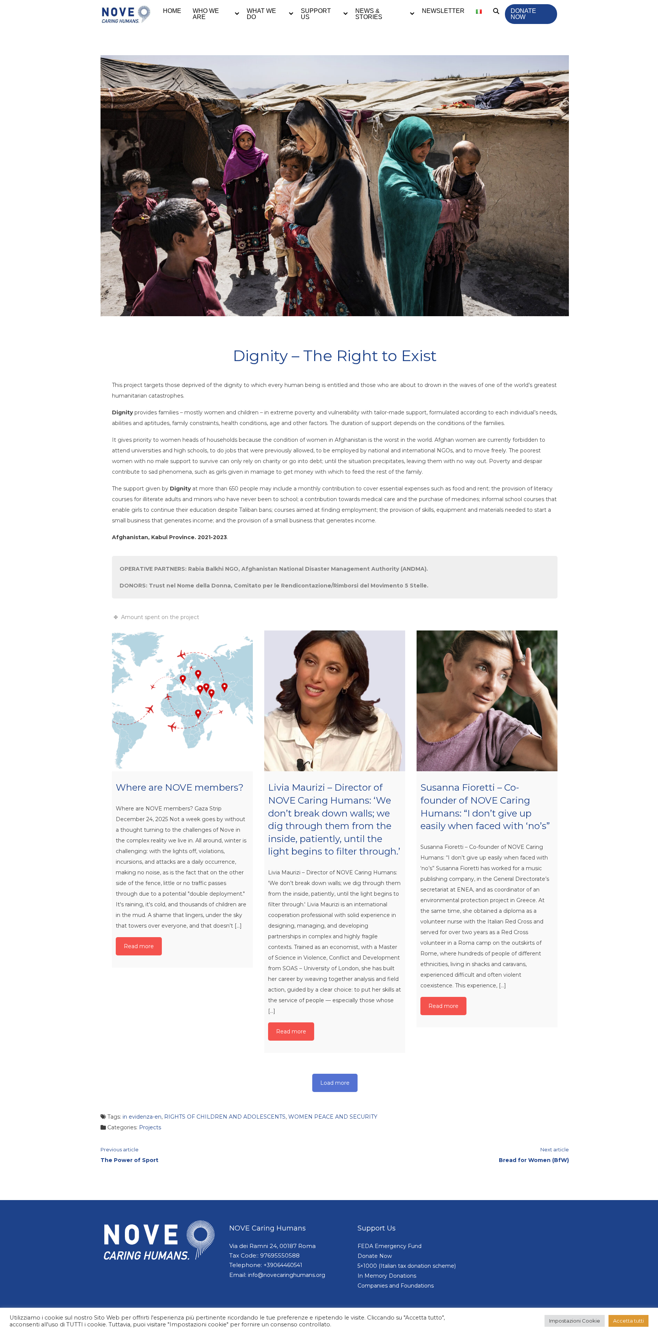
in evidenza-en (142, 1116)
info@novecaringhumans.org (286, 1275)
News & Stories (368, 14)
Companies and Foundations (396, 1285)
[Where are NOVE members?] (182, 700)
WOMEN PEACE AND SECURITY (332, 1116)
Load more (335, 1082)
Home (172, 11)
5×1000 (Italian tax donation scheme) (407, 1265)
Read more (139, 946)
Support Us (316, 14)
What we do (261, 14)
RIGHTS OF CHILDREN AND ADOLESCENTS (225, 1116)
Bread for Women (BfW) (534, 1160)
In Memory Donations (387, 1275)
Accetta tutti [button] (628, 1321)
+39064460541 (283, 1265)
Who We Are (206, 14)
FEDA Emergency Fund (390, 1246)
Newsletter (443, 11)
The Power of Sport (129, 1160)
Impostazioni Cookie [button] (574, 1321)
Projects (150, 1127)
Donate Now (523, 14)
